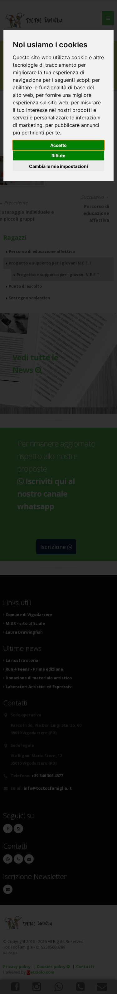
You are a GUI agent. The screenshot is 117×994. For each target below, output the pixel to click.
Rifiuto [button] (58, 155)
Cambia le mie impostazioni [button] (58, 166)
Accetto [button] (58, 145)
